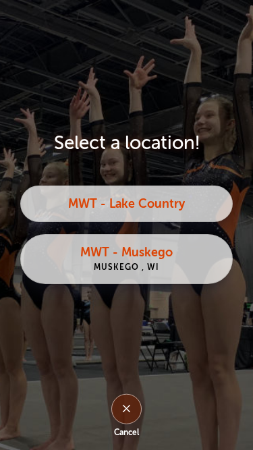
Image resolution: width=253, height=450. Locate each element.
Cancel (126, 432)
